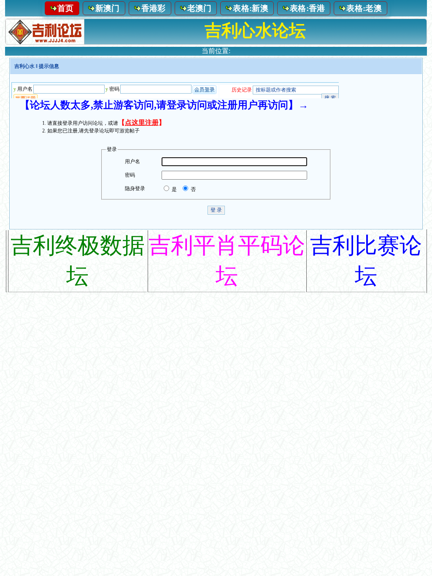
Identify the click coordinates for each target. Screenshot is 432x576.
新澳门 (107, 8)
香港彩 (153, 8)
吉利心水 (24, 66)
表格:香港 (307, 8)
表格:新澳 (250, 8)
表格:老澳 (364, 8)
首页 (65, 8)
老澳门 (199, 8)
